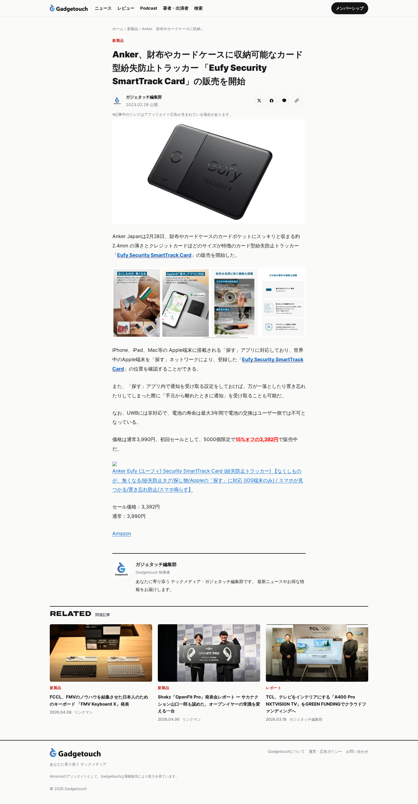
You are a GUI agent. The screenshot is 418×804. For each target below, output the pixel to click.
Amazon (121, 533)
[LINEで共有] (284, 101)
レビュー (125, 8)
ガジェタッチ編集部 (156, 564)
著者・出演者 (176, 8)
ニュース (103, 8)
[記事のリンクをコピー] (296, 101)
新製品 (132, 28)
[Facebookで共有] (271, 101)
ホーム (117, 28)
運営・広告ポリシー (325, 751)
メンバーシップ (350, 8)
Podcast (148, 8)
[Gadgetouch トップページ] (69, 8)
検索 (198, 8)
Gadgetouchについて (286, 751)
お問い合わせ (357, 751)
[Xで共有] (259, 101)
